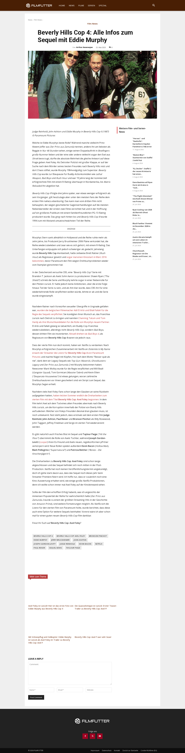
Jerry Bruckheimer (60, 540)
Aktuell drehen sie (84, 333)
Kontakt (117, 750)
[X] (92, 736)
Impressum (95, 750)
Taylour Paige (73, 548)
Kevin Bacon (85, 544)
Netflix (98, 544)
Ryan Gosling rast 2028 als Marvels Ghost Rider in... (142, 212)
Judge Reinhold (67, 544)
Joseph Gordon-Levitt (45, 544)
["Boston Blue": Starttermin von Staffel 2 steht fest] (123, 158)
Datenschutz (106, 750)
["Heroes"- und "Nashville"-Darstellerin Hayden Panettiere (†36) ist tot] (123, 142)
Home (62, 5)
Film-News (38, 20)
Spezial (103, 5)
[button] (153, 5)
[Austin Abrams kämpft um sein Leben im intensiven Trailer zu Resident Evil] (123, 240)
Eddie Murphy (40, 540)
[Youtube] (100, 736)
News (71, 5)
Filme (81, 5)
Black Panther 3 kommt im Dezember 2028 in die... (142, 226)
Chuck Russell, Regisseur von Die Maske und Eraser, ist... (142, 253)
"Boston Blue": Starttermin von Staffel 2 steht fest (142, 158)
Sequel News (55, 548)
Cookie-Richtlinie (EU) (149, 750)
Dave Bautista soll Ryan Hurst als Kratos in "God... (142, 185)
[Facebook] (85, 736)
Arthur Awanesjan (84, 47)
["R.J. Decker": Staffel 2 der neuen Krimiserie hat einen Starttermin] (123, 172)
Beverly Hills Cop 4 (43, 536)
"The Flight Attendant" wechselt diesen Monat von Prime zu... (142, 199)
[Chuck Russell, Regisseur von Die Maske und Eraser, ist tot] (123, 254)
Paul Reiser (39, 548)
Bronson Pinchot (98, 536)
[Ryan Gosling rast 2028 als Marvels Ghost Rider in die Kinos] (123, 213)
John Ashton (80, 540)
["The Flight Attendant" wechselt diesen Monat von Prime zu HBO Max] (123, 199)
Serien (91, 5)
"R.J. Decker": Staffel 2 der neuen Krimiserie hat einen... (142, 171)
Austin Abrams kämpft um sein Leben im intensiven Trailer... (142, 240)
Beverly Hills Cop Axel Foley (71, 536)
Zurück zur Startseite (130, 750)
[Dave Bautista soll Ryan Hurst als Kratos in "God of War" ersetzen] (123, 185)
